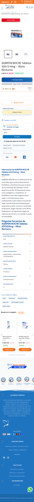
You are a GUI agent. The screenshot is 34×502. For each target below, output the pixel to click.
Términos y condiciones (17, 473)
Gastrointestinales (22, 298)
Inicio (2, 12)
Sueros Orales (6, 306)
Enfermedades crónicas (17, 302)
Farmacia (7, 12)
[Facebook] (4, 457)
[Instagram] (8, 457)
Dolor (4, 298)
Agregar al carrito (9, 349)
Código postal (7, 129)
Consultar (17, 136)
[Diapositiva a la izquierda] (2, 54)
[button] (3, 7)
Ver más (21, 312)
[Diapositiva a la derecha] (32, 54)
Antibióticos (12, 298)
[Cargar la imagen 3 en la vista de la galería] (26, 54)
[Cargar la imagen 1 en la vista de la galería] (8, 54)
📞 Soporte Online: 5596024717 (17, 450)
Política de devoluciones (17, 476)
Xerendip (17, 485)
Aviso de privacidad (17, 469)
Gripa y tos (14, 12)
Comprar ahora (17, 112)
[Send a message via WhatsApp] (30, 490)
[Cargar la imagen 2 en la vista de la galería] (17, 54)
